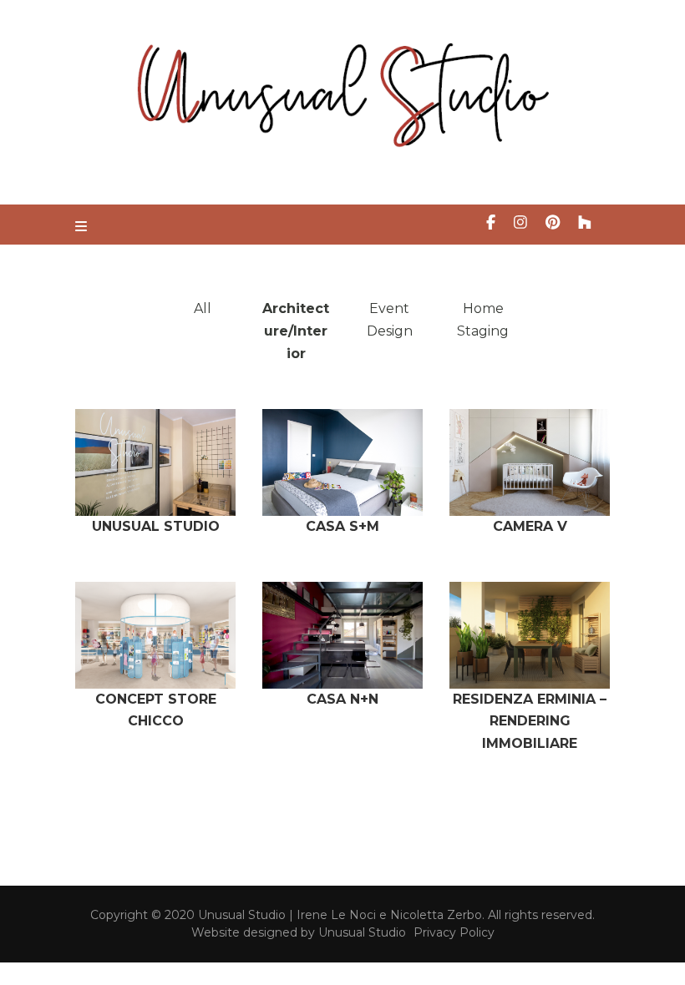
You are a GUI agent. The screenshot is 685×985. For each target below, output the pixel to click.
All (202, 308)
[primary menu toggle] (83, 227)
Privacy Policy (454, 932)
